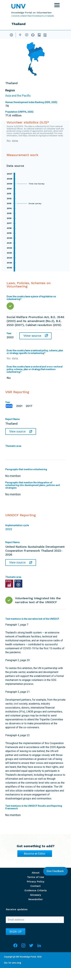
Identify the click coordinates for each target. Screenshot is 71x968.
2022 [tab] (8, 529)
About (35, 872)
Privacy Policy (35, 881)
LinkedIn (39, 947)
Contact (35, 885)
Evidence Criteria (35, 890)
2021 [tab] (19, 406)
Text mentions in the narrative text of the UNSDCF (32, 619)
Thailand (20, 34)
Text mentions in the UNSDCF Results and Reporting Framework (33, 807)
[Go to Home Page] (18, 6)
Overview (13, 34)
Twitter (31, 947)
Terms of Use (35, 877)
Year (7, 402)
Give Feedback (55, 871)
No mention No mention (32, 482)
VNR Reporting (39, 34)
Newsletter (35, 899)
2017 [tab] (29, 406)
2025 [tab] (9, 406)
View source (32, 335)
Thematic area (13, 446)
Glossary (35, 894)
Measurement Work (33, 34)
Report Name (12, 419)
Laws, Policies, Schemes (26, 34)
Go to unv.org (12, 962)
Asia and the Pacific (18, 95)
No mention (35, 717)
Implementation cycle (17, 525)
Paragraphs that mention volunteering (26, 469)
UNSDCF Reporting (46, 34)
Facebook (15, 947)
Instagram (23, 947)
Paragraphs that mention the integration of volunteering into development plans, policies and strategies (32, 485)
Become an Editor (34, 853)
